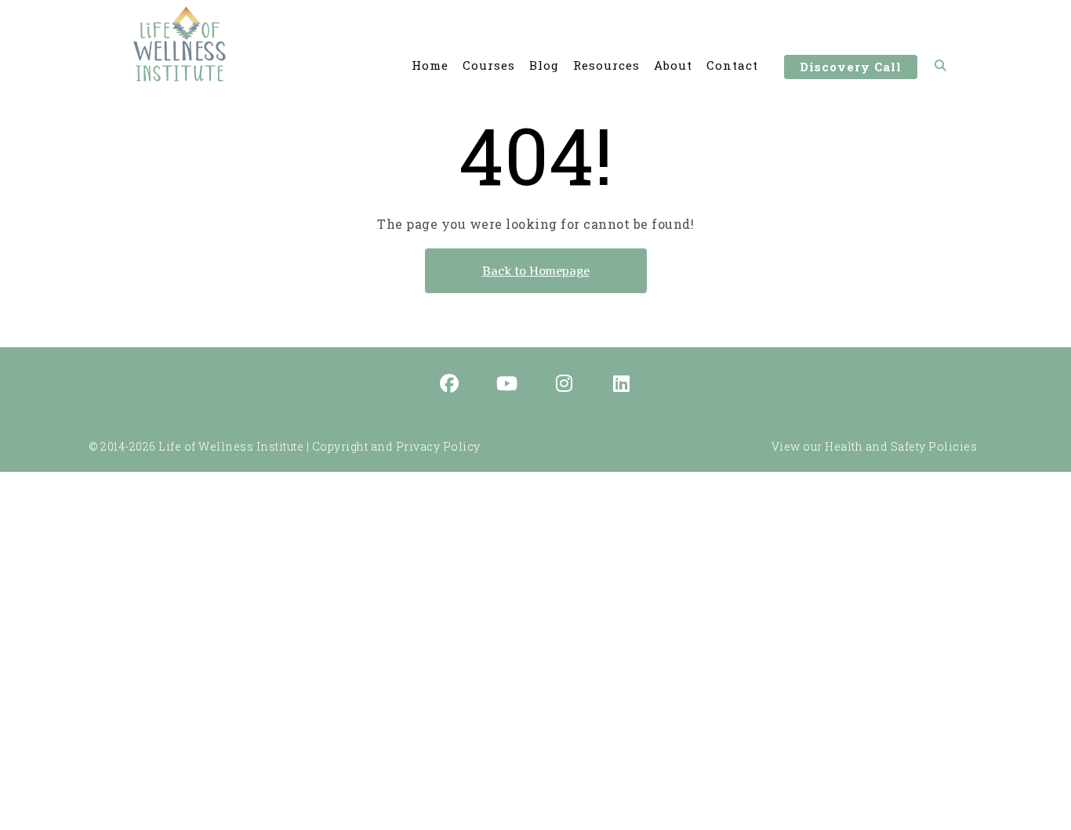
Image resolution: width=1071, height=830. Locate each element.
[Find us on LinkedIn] (621, 384)
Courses (489, 65)
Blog (544, 65)
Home (430, 65)
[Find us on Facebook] (450, 384)
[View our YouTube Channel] (507, 384)
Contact (732, 65)
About (673, 65)
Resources (606, 65)
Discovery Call (851, 66)
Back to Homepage (536, 270)
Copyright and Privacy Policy (396, 446)
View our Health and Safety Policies (874, 446)
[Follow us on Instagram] (564, 384)
